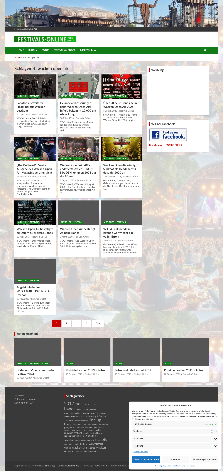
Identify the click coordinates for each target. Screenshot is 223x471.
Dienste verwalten (140, 452)
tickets (101, 440)
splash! (77, 440)
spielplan (69, 440)
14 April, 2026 (23, 115)
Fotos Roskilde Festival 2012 (133, 370)
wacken (77, 447)
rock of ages (88, 430)
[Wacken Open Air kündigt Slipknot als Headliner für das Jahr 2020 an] (121, 149)
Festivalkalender (65, 50)
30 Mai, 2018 (109, 241)
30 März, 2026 (67, 118)
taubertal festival (87, 440)
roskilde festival (73, 433)
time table (68, 444)
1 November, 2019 (112, 177)
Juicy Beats (69, 421)
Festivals (34, 96)
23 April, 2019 (23, 237)
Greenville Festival (71, 416)
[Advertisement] (178, 93)
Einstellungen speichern (204, 459)
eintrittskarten (72, 413)
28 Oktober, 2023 (74, 374)
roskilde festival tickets (74, 436)
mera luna (77, 425)
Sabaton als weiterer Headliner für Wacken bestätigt (31, 107)
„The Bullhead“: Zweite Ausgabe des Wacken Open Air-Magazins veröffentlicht (34, 169)
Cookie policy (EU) (23, 403)
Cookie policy (160, 466)
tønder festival (80, 444)
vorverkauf (96, 444)
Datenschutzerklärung (176, 466)
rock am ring (98, 428)
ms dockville (103, 425)
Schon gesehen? (27, 333)
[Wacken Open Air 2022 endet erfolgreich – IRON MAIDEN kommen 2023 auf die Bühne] (78, 149)
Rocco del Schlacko (84, 428)
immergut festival (97, 416)
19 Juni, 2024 (23, 177)
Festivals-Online (39, 115)
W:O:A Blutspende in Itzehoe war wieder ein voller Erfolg (118, 233)
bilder (85, 410)
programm (69, 427)
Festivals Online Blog (44, 466)
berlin (79, 410)
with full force (81, 451)
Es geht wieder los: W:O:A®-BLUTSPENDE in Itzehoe (34, 291)
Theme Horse (100, 466)
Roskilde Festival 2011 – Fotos (183, 370)
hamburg (83, 416)
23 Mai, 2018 (23, 299)
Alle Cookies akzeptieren (146, 459)
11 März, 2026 (110, 111)
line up (95, 420)
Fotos (45, 50)
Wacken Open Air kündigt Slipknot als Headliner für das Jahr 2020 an (120, 169)
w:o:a (67, 447)
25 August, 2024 (24, 378)
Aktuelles (22, 96)
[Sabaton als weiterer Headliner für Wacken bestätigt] (35, 86)
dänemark (92, 410)
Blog (31, 50)
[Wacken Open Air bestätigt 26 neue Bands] (78, 212)
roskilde (97, 430)
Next (98, 323)
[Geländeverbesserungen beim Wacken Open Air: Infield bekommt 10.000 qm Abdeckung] (78, 86)
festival (86, 413)
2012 (69, 404)
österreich (92, 451)
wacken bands (89, 448)
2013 (79, 404)
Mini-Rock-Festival (90, 425)
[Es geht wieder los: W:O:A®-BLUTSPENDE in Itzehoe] (35, 271)
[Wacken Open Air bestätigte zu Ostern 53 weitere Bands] (35, 212)
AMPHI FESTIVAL (90, 404)
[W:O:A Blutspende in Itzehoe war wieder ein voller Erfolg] (121, 212)
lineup (68, 424)
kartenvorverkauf (81, 421)
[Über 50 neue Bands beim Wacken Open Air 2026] (121, 86)
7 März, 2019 (66, 237)
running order (92, 436)
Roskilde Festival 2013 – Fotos (85, 370)
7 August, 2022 (67, 181)
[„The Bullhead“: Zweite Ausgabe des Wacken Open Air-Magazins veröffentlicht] (35, 149)
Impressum (191, 466)
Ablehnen (175, 459)
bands (70, 409)
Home (20, 50)
